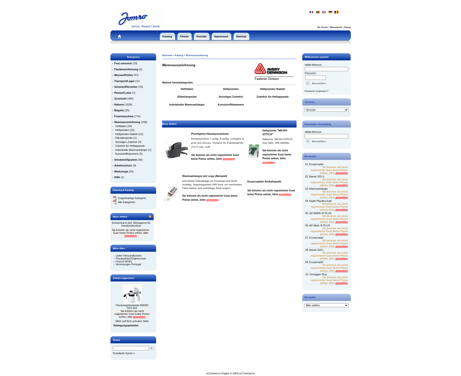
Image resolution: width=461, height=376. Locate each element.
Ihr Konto (322, 27)
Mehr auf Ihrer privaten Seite (132, 321)
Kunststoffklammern (127, 153)
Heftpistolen (122, 130)
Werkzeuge (121, 171)
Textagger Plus (318, 274)
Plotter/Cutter (122, 92)
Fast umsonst (123, 63)
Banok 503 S (316, 176)
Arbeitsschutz (123, 165)
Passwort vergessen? (316, 91)
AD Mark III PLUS (319, 225)
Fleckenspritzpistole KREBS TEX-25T (132, 307)
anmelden (130, 235)
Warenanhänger (318, 188)
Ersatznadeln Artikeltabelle (264, 181)
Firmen (184, 36)
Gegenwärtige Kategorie (132, 198)
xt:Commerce (247, 373)
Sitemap (241, 36)
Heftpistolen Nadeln (126, 134)
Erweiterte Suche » (124, 353)
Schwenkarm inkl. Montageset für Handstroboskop (131, 224)
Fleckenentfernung (126, 69)
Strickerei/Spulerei (125, 159)
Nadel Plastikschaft (320, 201)
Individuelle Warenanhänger (131, 149)
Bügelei (119, 110)
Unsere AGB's (124, 261)
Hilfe (117, 177)
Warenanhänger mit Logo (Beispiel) (204, 176)
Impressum (221, 36)
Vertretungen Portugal (128, 264)
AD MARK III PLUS (320, 213)
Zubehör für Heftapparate (130, 145)
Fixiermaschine (123, 116)
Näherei (119, 104)
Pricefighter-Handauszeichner (210, 133)
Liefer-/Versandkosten (128, 255)
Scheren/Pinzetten (125, 86)
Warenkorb (336, 27)
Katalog (167, 36)
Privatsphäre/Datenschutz (131, 258)
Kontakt (201, 36)
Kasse (347, 27)
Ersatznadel (316, 164)
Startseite (167, 55)
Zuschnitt (120, 98)
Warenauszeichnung (197, 55)
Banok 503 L (316, 249)
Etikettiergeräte (124, 137)
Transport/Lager (124, 81)
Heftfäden (121, 126)
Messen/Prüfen (123, 75)
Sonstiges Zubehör (126, 142)
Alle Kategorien (126, 202)
